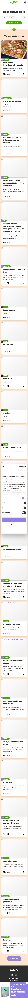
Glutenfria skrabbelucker (12, 549)
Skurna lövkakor (9, 310)
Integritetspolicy (14, 980)
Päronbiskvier (8, 344)
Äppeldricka (7, 379)
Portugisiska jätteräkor (11, 624)
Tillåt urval (14, 525)
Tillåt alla (14, 519)
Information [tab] (12, 471)
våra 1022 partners (11, 479)
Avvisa (14, 530)
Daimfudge (7, 940)
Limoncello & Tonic (10, 861)
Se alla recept (14, 958)
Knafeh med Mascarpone (12, 101)
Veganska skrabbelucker (12, 448)
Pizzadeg (6, 413)
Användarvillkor (14, 978)
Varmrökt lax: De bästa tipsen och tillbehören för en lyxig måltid (13, 183)
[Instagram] (15, 975)
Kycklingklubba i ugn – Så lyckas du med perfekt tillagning (12, 140)
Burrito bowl (7, 782)
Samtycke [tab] (4, 471)
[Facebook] (12, 975)
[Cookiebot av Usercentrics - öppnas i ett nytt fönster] (19, 467)
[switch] (24, 503)
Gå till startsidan (14, 23)
